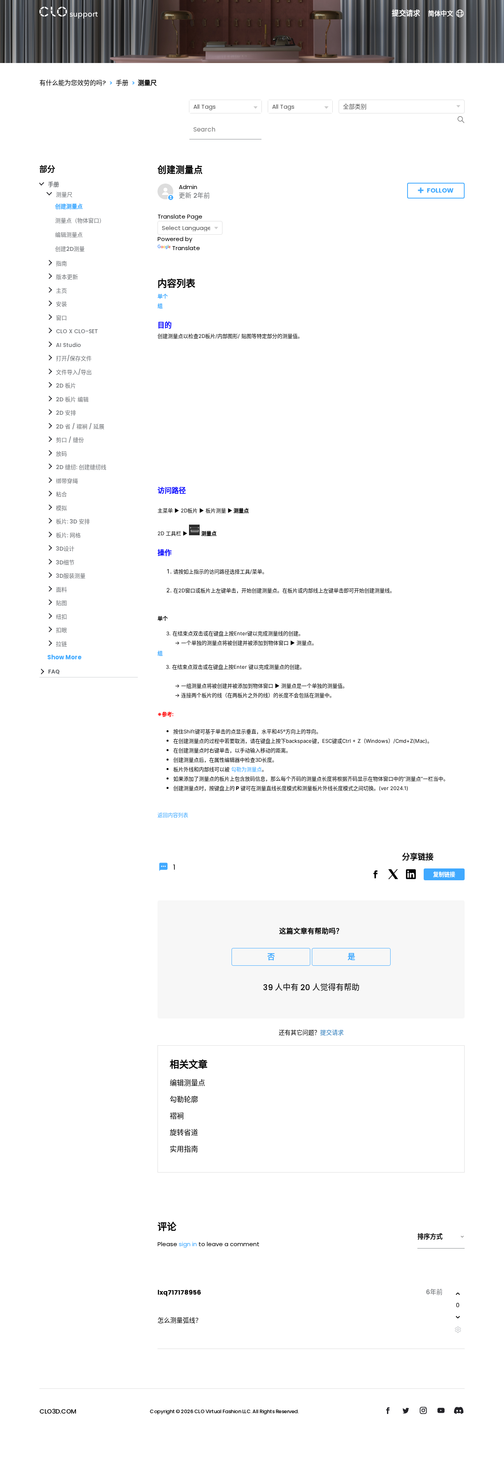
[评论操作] (458, 1330)
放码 (61, 454)
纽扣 (61, 617)
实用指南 (184, 1149)
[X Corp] (393, 877)
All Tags (204, 106)
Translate (186, 248)
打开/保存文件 (74, 358)
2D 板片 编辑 (72, 399)
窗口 (61, 318)
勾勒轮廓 (184, 1099)
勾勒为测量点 (246, 769)
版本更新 (67, 277)
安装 (61, 304)
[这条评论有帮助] (458, 1294)
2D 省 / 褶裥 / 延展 (80, 426)
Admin (188, 187)
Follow (440, 190)
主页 (61, 291)
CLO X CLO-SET (77, 331)
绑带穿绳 (67, 481)
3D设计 (65, 549)
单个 (163, 296)
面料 (61, 590)
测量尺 (147, 82)
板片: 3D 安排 (73, 521)
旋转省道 (184, 1132)
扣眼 (61, 630)
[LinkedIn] (411, 877)
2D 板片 (66, 386)
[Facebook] (375, 877)
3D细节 (65, 562)
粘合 (61, 494)
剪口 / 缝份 (70, 440)
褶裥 (177, 1116)
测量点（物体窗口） (80, 220)
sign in (188, 1244)
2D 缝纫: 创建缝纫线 (81, 467)
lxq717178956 (179, 1292)
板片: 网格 (68, 535)
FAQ (54, 671)
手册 (122, 82)
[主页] (68, 14)
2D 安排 (66, 413)
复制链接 (444, 874)
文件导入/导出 (74, 372)
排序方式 (430, 1236)
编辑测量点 (69, 235)
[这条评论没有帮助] (458, 1317)
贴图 (61, 603)
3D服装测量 (70, 576)
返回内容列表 (173, 815)
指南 (61, 263)
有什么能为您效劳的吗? (72, 82)
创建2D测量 (70, 249)
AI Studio (68, 345)
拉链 (61, 644)
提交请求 (406, 13)
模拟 (61, 508)
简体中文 (440, 13)
